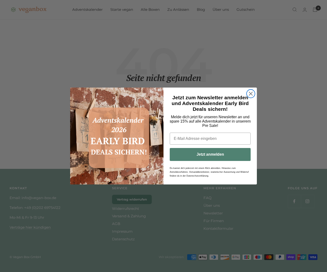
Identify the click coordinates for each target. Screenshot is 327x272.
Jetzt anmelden (210, 154)
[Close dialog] (251, 93)
